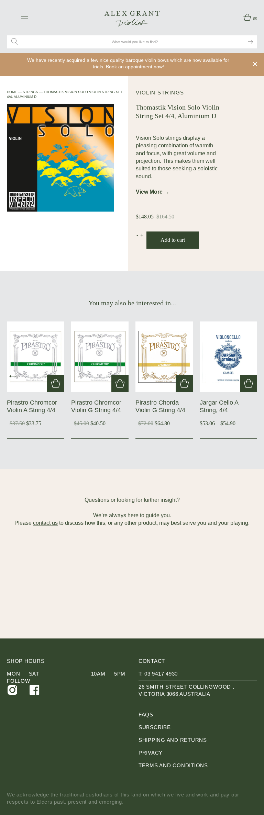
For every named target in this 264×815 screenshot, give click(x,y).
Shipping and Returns (173, 740)
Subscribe (155, 727)
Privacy (151, 753)
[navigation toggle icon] (24, 18)
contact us (45, 523)
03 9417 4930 (161, 674)
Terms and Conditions (173, 765)
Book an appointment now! (135, 66)
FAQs (146, 714)
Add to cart (173, 240)
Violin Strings (160, 92)
